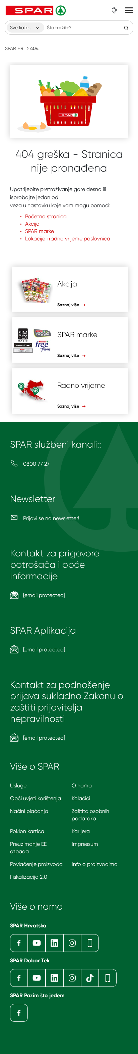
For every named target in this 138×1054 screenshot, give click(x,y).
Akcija (32, 224)
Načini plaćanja (29, 811)
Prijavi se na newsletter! (50, 518)
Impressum (85, 844)
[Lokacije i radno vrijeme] (114, 10)
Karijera (81, 831)
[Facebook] (19, 943)
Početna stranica (46, 216)
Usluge (18, 785)
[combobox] (25, 27)
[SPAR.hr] (36, 10)
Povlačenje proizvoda (36, 864)
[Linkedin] (54, 943)
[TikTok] (90, 978)
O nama (82, 785)
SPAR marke (39, 231)
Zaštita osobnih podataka (90, 815)
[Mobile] (90, 943)
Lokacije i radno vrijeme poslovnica (67, 238)
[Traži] (126, 27)
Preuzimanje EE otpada (28, 848)
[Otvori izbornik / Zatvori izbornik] (129, 10)
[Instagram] (72, 943)
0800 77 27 (36, 464)
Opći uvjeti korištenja (35, 798)
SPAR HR (14, 48)
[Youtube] (37, 943)
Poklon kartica (27, 831)
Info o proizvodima (95, 864)
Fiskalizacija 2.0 (28, 877)
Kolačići (81, 798)
